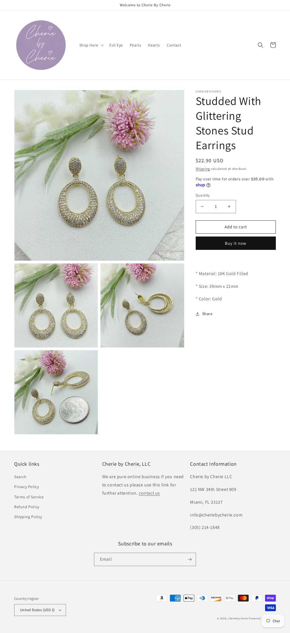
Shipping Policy (28, 516)
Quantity (203, 195)
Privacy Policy (26, 486)
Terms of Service (29, 496)
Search (20, 476)
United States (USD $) (37, 609)
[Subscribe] (189, 559)
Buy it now (235, 243)
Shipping (203, 168)
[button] (91, 45)
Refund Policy (26, 506)
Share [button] (207, 313)
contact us (149, 493)
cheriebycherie (238, 618)
